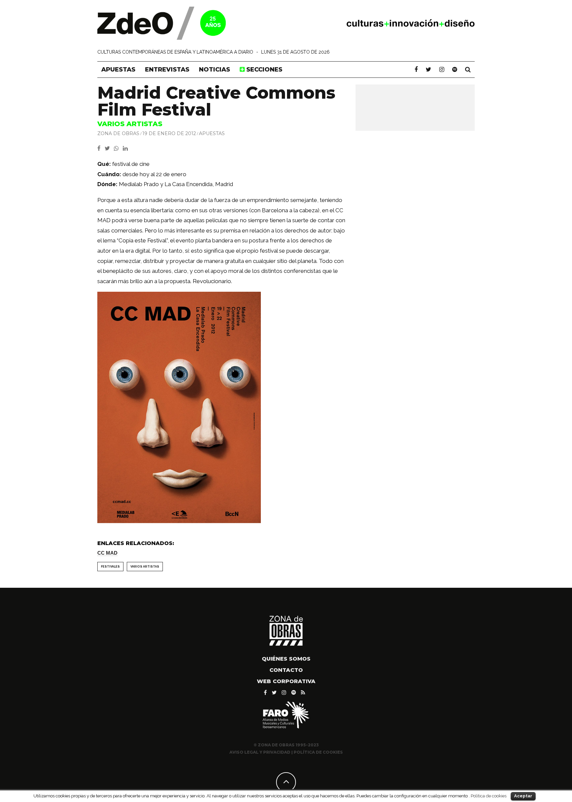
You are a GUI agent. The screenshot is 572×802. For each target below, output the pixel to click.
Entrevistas (167, 69)
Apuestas (118, 69)
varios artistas (144, 566)
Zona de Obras (118, 133)
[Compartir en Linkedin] (126, 148)
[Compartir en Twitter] (109, 148)
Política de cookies (488, 795)
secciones (263, 69)
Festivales (110, 566)
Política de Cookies (318, 752)
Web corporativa (286, 681)
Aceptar (523, 795)
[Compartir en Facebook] (101, 148)
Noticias (214, 69)
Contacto (286, 670)
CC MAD (107, 553)
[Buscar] (468, 69)
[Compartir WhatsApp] (117, 148)
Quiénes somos (286, 659)
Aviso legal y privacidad (259, 752)
